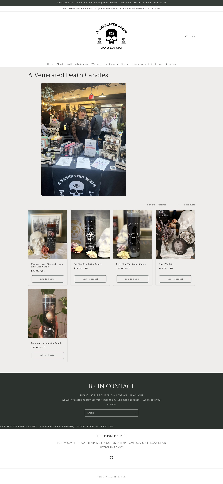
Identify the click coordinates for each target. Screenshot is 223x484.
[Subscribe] (135, 413)
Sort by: (151, 205)
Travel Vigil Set (166, 264)
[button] (31, 35)
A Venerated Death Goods (115, 477)
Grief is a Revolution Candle (88, 264)
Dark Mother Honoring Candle (46, 343)
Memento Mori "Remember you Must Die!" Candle (47, 265)
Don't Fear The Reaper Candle (131, 264)
